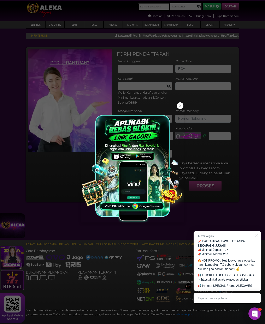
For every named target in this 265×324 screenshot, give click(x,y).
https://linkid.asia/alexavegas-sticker (224, 279)
